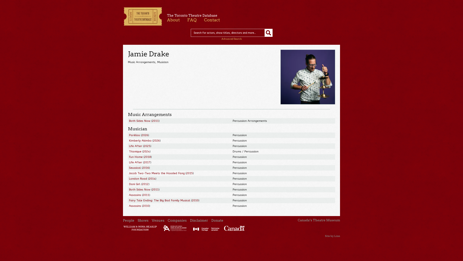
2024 (146, 151)
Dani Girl (134, 184)
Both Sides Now (139, 121)
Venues (158, 220)
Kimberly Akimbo (140, 140)
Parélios (134, 135)
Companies (177, 220)
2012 (145, 184)
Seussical (135, 167)
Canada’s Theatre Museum (319, 220)
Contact (212, 19)
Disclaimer (199, 220)
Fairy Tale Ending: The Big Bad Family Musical (159, 200)
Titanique (135, 151)
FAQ (192, 19)
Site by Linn (332, 236)
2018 (147, 157)
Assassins (135, 195)
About (173, 19)
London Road (138, 178)
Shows (143, 220)
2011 (155, 121)
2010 (195, 200)
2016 (146, 167)
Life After (135, 146)
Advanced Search (231, 39)
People (128, 220)
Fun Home (136, 157)
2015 (189, 173)
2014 (152, 178)
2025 (147, 146)
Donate (217, 220)
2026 (145, 135)
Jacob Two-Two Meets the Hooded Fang (157, 173)
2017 (147, 162)
